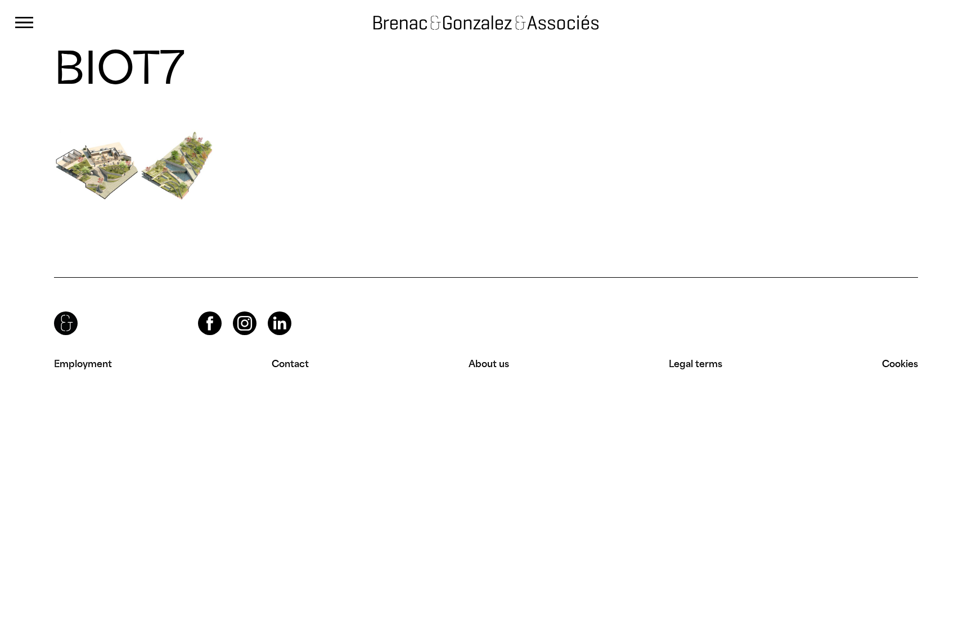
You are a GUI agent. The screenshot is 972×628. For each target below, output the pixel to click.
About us (489, 363)
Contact (290, 363)
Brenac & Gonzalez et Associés (456, 22)
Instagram (234, 311)
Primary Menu (24, 22)
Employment (83, 363)
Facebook (200, 311)
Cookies (900, 363)
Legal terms (695, 363)
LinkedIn (269, 311)
